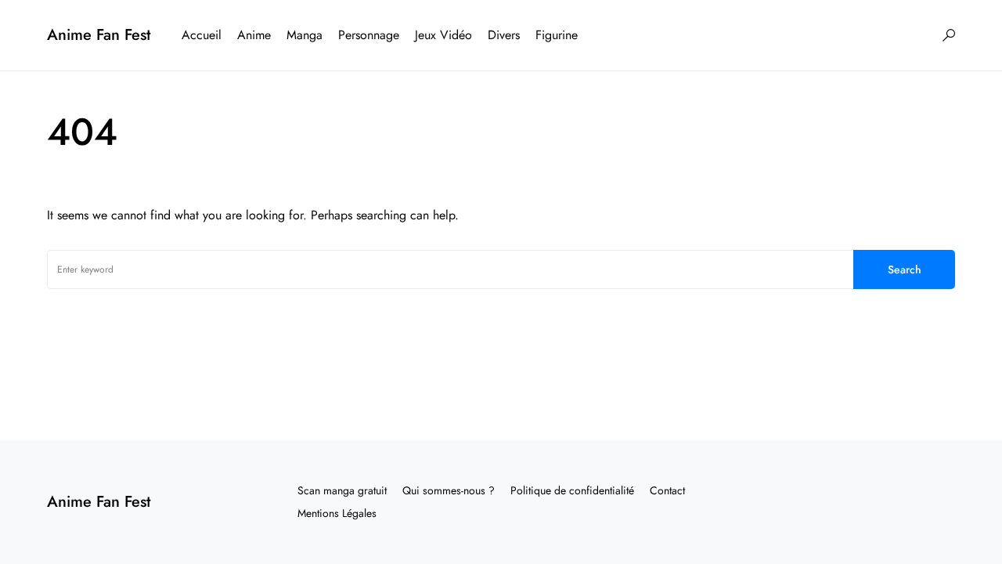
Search (904, 269)
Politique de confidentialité (572, 490)
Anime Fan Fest (98, 35)
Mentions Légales (337, 513)
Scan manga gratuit (342, 490)
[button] (949, 35)
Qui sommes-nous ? (448, 490)
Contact (667, 490)
